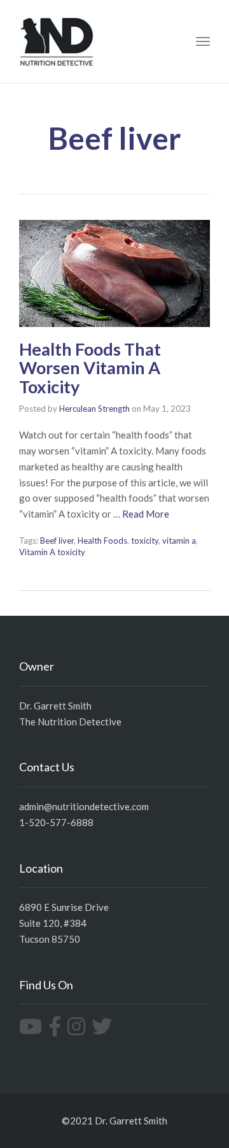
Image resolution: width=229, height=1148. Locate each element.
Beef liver (57, 540)
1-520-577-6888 (56, 822)
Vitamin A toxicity (52, 552)
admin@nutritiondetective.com (84, 806)
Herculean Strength (94, 408)
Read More (145, 514)
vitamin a (179, 540)
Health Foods (102, 540)
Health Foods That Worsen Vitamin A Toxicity (90, 367)
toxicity (144, 540)
